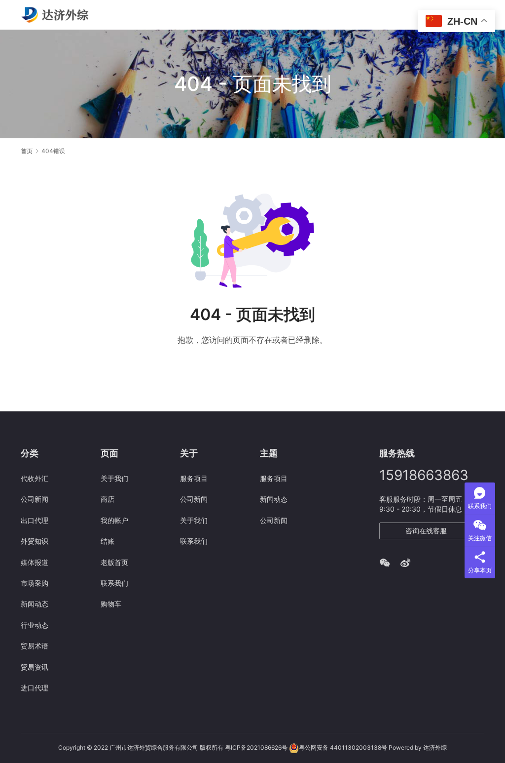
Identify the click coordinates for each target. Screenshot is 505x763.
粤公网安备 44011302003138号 (343, 748)
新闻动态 (34, 604)
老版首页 (114, 562)
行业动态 (34, 625)
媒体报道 (34, 562)
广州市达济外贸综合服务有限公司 (153, 748)
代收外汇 (34, 478)
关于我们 (114, 478)
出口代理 (34, 520)
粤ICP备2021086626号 (256, 748)
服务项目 (194, 478)
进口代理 (34, 687)
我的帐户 (114, 520)
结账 (107, 541)
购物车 (111, 604)
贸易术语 (34, 646)
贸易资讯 (34, 667)
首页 (27, 151)
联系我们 (114, 583)
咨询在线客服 (426, 530)
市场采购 (34, 583)
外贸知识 (34, 541)
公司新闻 (34, 499)
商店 (107, 499)
